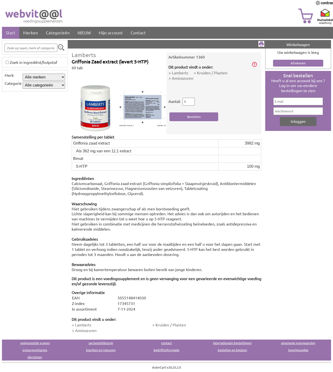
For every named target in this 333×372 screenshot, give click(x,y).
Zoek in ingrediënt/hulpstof (33, 62)
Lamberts (84, 54)
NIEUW (84, 32)
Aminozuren (182, 78)
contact (166, 343)
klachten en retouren (101, 350)
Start (10, 32)
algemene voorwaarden (298, 343)
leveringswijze (298, 350)
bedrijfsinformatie (166, 350)
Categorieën (58, 32)
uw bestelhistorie (100, 343)
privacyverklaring (34, 350)
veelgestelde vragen (35, 343)
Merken (30, 32)
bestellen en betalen (232, 350)
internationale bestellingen (232, 343)
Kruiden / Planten (212, 72)
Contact (138, 32)
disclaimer (35, 357)
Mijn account (111, 32)
